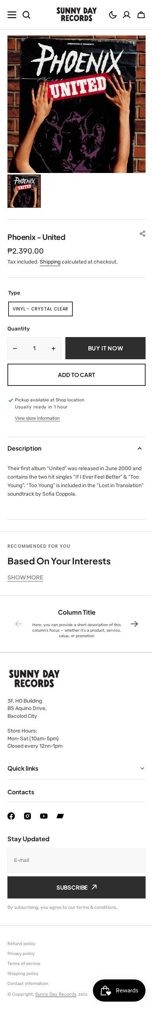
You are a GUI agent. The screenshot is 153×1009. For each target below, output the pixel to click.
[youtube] (44, 816)
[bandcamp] (60, 816)
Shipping (50, 262)
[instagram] (27, 816)
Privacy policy (21, 953)
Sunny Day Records (55, 994)
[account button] (126, 14)
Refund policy (21, 943)
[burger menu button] (11, 14)
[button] (113, 14)
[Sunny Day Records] (76, 15)
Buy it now (105, 347)
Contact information (27, 983)
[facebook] (11, 816)
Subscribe (69, 887)
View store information (37, 418)
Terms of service (23, 963)
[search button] (26, 14)
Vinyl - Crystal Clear (42, 311)
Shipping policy (22, 973)
